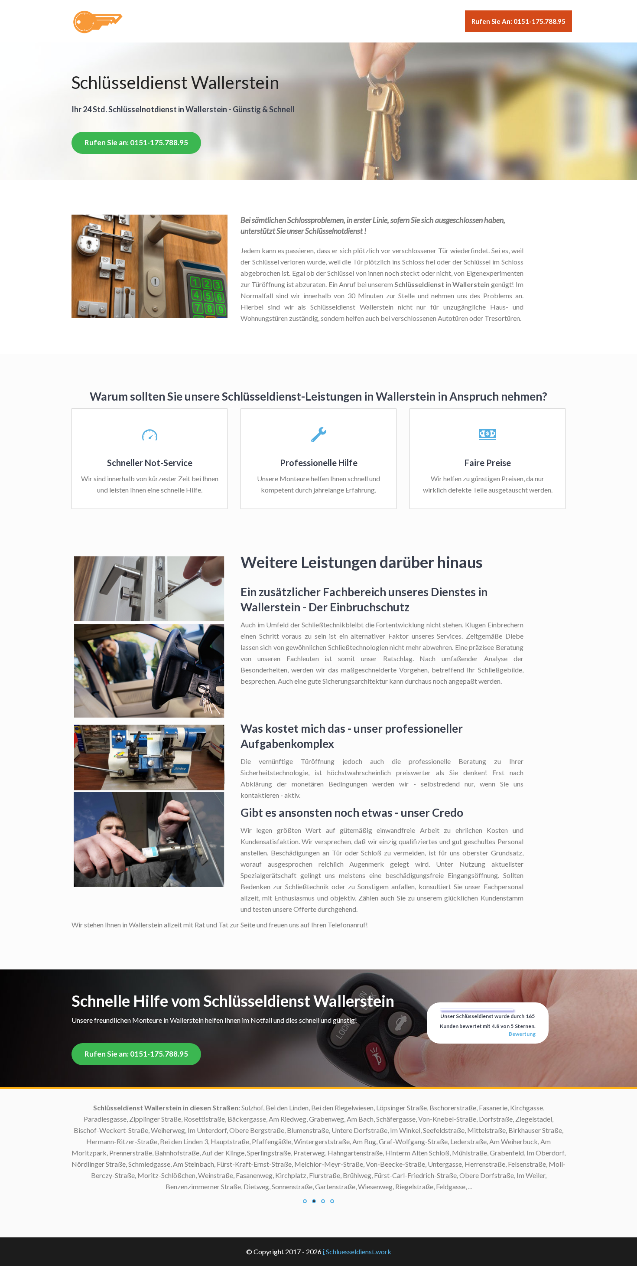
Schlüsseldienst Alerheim (244, 1107)
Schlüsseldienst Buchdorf (243, 1153)
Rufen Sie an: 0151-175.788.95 (518, 21)
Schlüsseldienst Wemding (243, 1220)
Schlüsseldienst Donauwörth (239, 1186)
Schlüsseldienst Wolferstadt (239, 1231)
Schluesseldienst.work (358, 1251)
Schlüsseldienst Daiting (246, 1164)
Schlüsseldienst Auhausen (243, 1141)
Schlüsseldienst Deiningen (243, 1175)
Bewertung (522, 1034)
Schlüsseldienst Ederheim (243, 1198)
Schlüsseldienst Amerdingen (239, 1119)
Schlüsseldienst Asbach (246, 1130)
